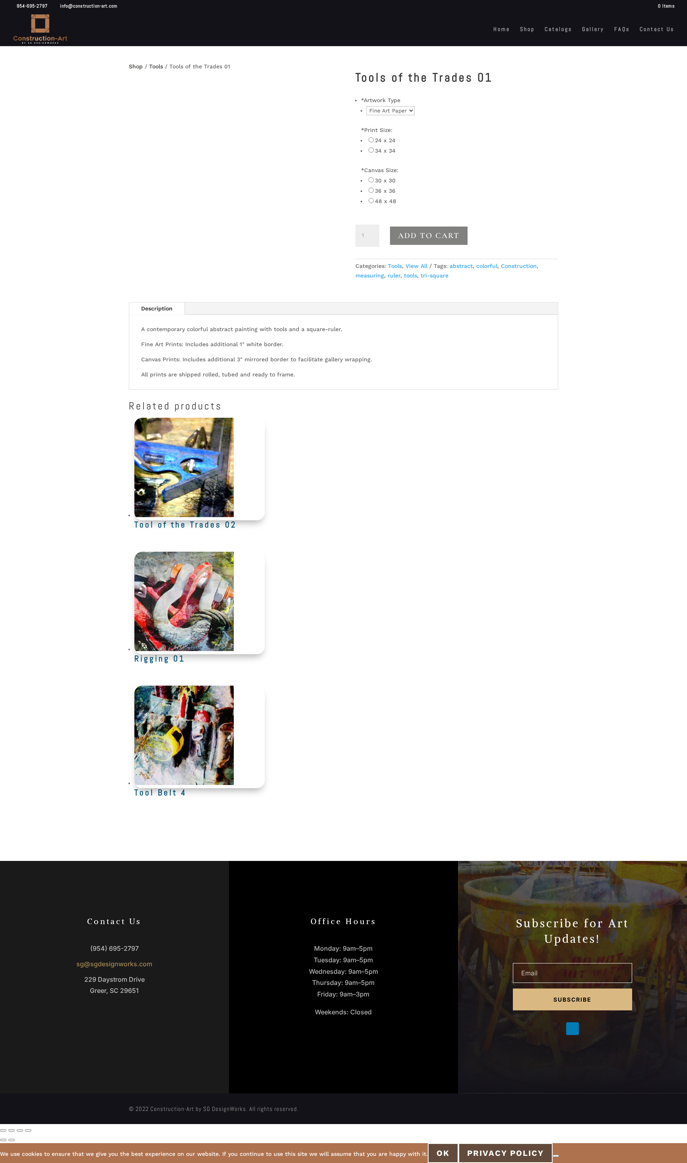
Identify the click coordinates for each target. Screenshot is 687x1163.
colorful (486, 266)
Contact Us (657, 29)
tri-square (434, 275)
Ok (443, 1153)
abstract (461, 266)
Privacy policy (505, 1153)
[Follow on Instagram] (588, 1028)
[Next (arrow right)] (11, 1140)
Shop (527, 29)
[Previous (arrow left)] (3, 1140)
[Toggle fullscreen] (11, 1130)
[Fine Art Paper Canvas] (391, 110)
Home (501, 29)
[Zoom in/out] (3, 1130)
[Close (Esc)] (28, 1130)
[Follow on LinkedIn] (572, 1028)
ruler (394, 275)
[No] (556, 1156)
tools (410, 275)
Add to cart (429, 235)
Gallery (593, 29)
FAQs (622, 29)
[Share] (20, 1130)
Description (157, 308)
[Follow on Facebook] (556, 1028)
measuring (369, 275)
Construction (519, 266)
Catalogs (558, 29)
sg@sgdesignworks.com (114, 964)
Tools (156, 66)
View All (416, 266)
